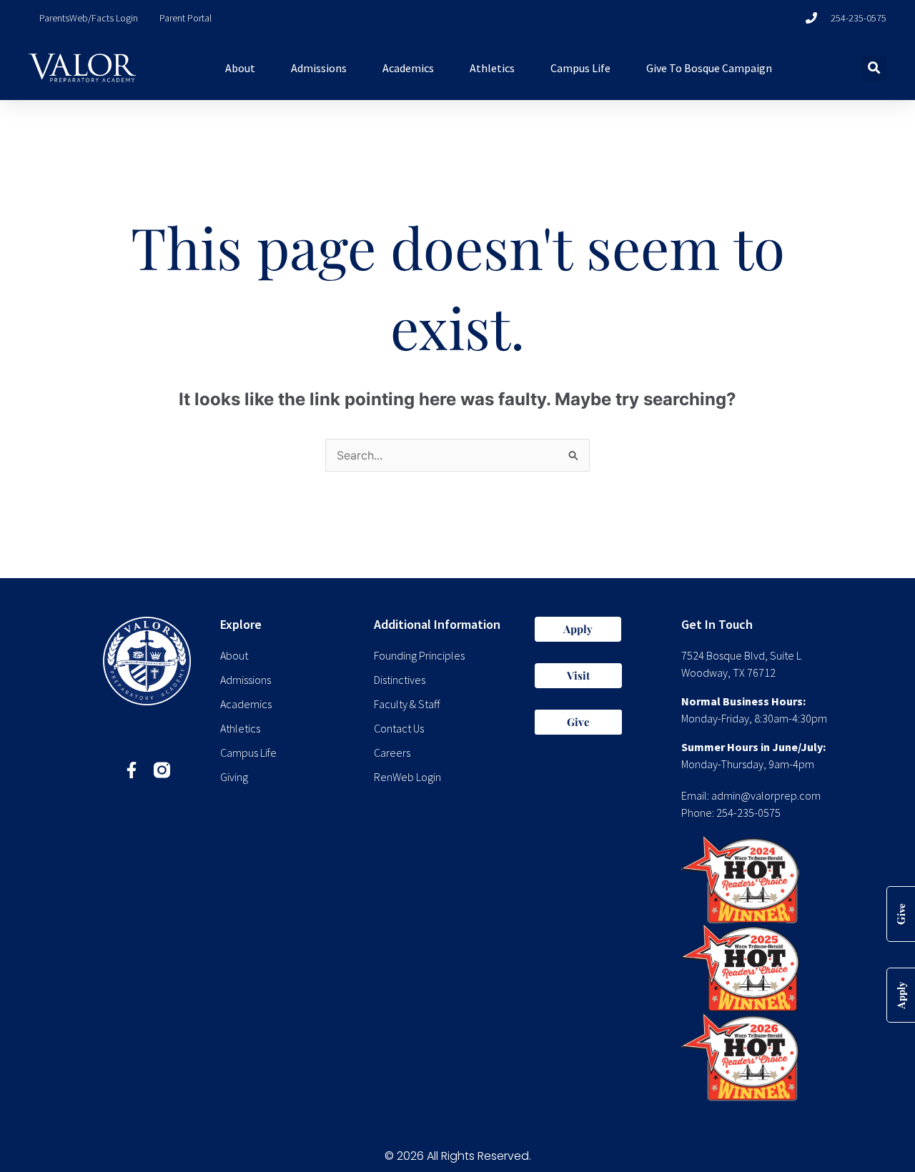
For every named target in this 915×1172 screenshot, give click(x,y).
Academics (408, 68)
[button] (873, 68)
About (240, 68)
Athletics (492, 68)
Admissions (319, 68)
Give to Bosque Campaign (709, 68)
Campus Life (580, 68)
